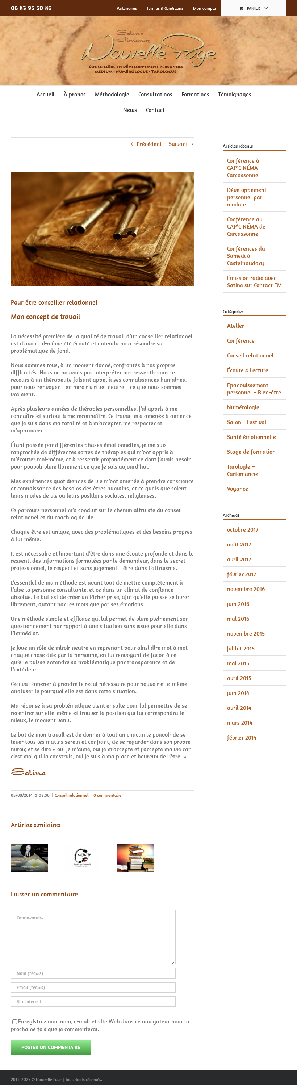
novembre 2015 (246, 633)
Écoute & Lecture (247, 370)
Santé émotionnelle (251, 436)
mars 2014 (239, 722)
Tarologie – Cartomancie (242, 470)
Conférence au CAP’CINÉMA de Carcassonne (246, 226)
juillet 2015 (241, 648)
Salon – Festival (247, 422)
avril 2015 (239, 678)
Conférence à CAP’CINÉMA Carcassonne (243, 168)
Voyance (237, 488)
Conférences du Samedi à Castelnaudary (246, 256)
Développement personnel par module (247, 197)
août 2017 (239, 544)
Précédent (149, 143)
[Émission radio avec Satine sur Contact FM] (82, 847)
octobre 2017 (242, 529)
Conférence (241, 340)
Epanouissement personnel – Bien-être (254, 388)
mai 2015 (238, 663)
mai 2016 (238, 618)
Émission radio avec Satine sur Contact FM (254, 281)
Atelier (235, 325)
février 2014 (241, 737)
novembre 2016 (246, 588)
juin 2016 (238, 603)
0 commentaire (107, 795)
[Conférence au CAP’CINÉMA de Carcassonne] (29, 847)
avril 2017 (239, 559)
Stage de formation (251, 451)
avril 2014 (239, 707)
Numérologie (243, 407)
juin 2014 (238, 692)
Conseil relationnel (71, 795)
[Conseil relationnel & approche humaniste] (136, 847)
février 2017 (241, 574)
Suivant (178, 143)
